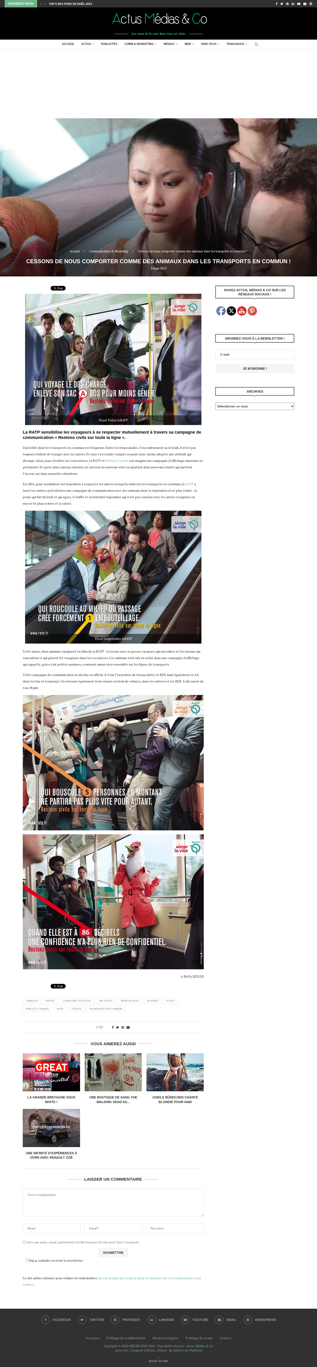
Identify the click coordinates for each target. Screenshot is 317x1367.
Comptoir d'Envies (142, 1350)
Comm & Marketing (139, 44)
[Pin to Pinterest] (122, 1027)
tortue (76, 1008)
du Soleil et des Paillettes (185, 1350)
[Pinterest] (287, 3)
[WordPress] (310, 3)
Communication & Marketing (108, 251)
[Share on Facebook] (113, 1027)
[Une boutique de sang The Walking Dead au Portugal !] (113, 1072)
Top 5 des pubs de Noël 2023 (70, 4)
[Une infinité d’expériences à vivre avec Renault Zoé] (51, 1128)
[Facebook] (276, 3)
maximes (152, 1000)
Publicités (109, 44)
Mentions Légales (165, 1338)
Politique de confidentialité (126, 1338)
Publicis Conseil (116, 460)
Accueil (68, 44)
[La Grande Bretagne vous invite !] (51, 1072)
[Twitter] (281, 3)
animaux (32, 1000)
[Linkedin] (293, 3)
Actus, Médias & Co (199, 1346)
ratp (60, 1008)
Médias (169, 44)
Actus (86, 44)
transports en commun (105, 1008)
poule (170, 1000)
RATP (189, 484)
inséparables (130, 1000)
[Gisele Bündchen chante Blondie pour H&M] (175, 1072)
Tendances (235, 44)
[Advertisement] (158, 83)
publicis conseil (37, 1008)
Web (187, 44)
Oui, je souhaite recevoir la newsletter (56, 1260)
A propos (93, 1338)
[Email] (304, 3)
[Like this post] (104, 1027)
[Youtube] (298, 3)
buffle (50, 1000)
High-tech (209, 44)
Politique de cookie (199, 1338)
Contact (226, 1338)
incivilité (106, 1000)
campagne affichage (77, 1000)
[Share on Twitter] (117, 1027)
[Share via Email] (128, 1027)
